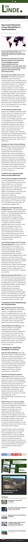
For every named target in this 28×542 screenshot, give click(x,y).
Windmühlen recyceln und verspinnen (15, 501)
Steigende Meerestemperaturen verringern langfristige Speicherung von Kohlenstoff (16, 524)
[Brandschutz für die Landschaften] (14, 482)
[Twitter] (15, 1)
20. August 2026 (12, 518)
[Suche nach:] (14, 20)
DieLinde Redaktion (14, 33)
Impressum (14, 540)
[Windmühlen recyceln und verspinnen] (4, 502)
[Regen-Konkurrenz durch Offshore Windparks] (4, 516)
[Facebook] (12, 1)
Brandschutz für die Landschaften (10, 491)
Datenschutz (20, 540)
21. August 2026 (12, 503)
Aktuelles (4, 497)
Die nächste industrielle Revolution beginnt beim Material (17, 508)
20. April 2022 (5, 33)
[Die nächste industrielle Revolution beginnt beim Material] (4, 509)
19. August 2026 (12, 532)
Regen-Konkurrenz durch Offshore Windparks (17, 515)
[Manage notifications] (3, 539)
